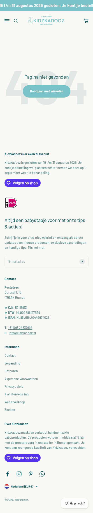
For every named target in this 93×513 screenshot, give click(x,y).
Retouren (11, 371)
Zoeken (10, 410)
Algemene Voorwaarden (21, 379)
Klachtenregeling (17, 394)
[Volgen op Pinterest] (31, 474)
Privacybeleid (14, 386)
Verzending (12, 363)
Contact (10, 355)
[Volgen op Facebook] (8, 474)
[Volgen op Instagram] (19, 474)
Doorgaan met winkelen (46, 91)
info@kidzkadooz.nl (22, 333)
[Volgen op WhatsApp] (42, 474)
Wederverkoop (15, 402)
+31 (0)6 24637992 (20, 328)
